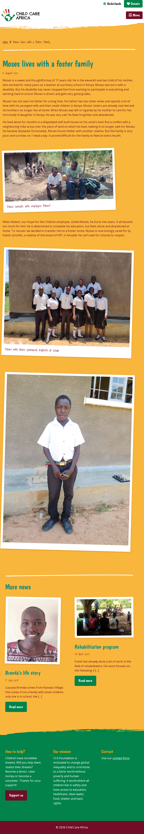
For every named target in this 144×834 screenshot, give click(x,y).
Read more (16, 707)
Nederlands (114, 3)
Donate (135, 3)
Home (5, 42)
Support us (16, 795)
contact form (121, 758)
